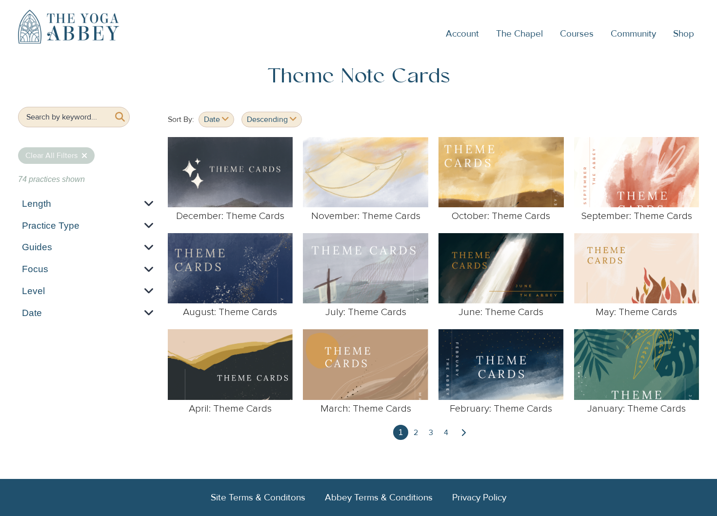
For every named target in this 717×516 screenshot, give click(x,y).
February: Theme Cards (501, 409)
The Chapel (519, 34)
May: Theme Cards (636, 312)
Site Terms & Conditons (258, 497)
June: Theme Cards (500, 312)
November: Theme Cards (365, 216)
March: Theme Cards (365, 409)
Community (633, 34)
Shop (683, 34)
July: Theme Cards (365, 312)
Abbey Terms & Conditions (379, 497)
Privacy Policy (479, 497)
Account (462, 34)
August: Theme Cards (230, 312)
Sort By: (181, 119)
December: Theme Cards (230, 216)
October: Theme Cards (501, 216)
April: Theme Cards (230, 409)
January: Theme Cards (636, 409)
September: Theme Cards (636, 216)
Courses (577, 34)
